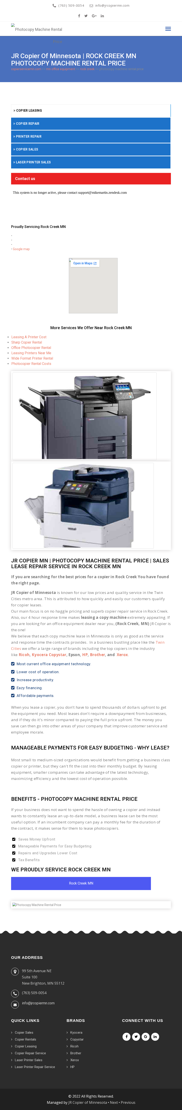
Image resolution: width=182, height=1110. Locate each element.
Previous (128, 1102)
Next (114, 1102)
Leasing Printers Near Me (31, 353)
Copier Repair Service (30, 1053)
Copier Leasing (28, 110)
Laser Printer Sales (33, 162)
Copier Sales (26, 149)
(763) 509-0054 (71, 5)
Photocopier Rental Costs (31, 364)
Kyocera (76, 1032)
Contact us (25, 178)
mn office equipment (60, 69)
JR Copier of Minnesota (87, 1102)
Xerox (122, 654)
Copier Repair (27, 123)
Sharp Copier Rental (26, 342)
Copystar (77, 1039)
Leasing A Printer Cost (28, 337)
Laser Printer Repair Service (35, 1067)
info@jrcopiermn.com (112, 5)
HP (85, 654)
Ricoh (24, 654)
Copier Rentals (25, 1039)
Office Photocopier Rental (31, 348)
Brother (97, 654)
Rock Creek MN (81, 883)
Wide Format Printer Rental (32, 358)
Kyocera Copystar (49, 654)
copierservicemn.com (26, 69)
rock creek (87, 69)
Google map (21, 249)
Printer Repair (28, 136)
